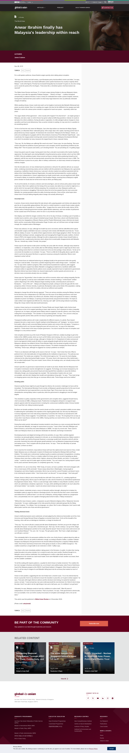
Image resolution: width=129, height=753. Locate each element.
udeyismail (26, 603)
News (101, 735)
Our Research (104, 721)
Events (102, 738)
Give (86, 2)
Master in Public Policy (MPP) (22, 728)
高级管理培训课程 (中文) (55, 726)
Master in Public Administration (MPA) (25, 733)
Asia (23, 70)
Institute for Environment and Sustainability (82, 730)
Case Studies (104, 726)
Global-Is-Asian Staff (22, 671)
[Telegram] (113, 698)
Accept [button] (111, 748)
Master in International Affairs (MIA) (24, 725)
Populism (28, 70)
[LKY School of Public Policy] (20, 2)
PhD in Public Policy (20, 738)
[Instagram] (108, 698)
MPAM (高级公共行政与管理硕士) (23, 736)
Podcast (60, 7)
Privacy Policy (93, 748)
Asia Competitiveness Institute (83, 721)
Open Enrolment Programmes (57, 721)
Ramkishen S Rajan (56, 671)
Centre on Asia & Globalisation (83, 723)
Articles (40, 7)
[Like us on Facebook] (88, 698)
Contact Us (94, 2)
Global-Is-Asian (104, 740)
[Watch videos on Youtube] (98, 698)
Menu (29, 2)
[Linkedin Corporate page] (103, 698)
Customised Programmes (56, 723)
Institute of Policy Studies (81, 726)
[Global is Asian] (20, 7)
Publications (103, 723)
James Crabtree (19, 57)
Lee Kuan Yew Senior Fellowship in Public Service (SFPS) (28, 722)
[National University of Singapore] (111, 2)
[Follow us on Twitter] (93, 698)
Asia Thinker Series (83, 7)
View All (63, 678)
